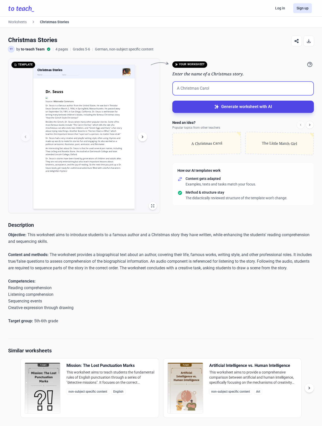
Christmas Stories (54, 22)
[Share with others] (296, 41)
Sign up (303, 8)
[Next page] (142, 136)
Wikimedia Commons (63, 101)
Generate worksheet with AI (246, 106)
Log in (280, 8)
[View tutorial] (310, 64)
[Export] (309, 41)
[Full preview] (153, 206)
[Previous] (301, 125)
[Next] (310, 125)
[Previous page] (25, 136)
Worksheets (17, 22)
